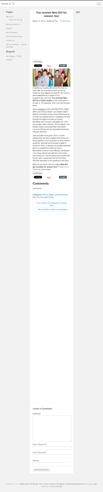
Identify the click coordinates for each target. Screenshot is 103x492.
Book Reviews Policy (14, 36)
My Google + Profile (14, 56)
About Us (9, 16)
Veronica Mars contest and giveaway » (53, 209)
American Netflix (47, 486)
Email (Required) (39, 452)
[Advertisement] (54, 42)
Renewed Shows (47, 197)
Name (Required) (39, 444)
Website (36, 460)
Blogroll (9, 28)
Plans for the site (15, 19)
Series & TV (8, 3)
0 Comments (65, 21)
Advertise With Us (13, 24)
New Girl (36, 197)
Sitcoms (45, 194)
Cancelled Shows (61, 194)
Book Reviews (11, 32)
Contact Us (10, 40)
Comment (36, 413)
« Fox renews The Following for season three (51, 204)
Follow (39, 62)
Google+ (9, 59)
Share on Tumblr (63, 65)
